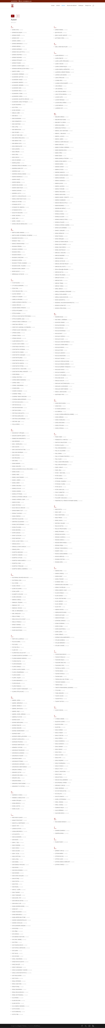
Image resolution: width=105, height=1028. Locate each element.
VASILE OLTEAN (59, 755)
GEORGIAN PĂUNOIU (17, 742)
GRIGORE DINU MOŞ (17, 775)
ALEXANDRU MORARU (17, 85)
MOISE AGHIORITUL (60, 300)
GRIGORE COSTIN (16, 772)
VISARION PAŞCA (59, 807)
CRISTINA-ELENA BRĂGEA (18, 418)
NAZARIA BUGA (59, 317)
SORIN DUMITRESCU (60, 629)
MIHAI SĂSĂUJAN (59, 239)
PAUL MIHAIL (58, 453)
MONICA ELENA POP (60, 305)
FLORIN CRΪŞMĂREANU (18, 672)
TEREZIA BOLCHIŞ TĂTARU (62, 679)
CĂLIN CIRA (15, 288)
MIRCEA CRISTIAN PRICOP (61, 263)
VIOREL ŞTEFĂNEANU (60, 799)
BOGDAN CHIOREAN (17, 249)
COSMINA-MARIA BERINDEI (19, 399)
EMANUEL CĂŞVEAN (17, 602)
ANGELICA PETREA (17, 201)
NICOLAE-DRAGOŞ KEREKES (62, 364)
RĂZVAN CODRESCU (60, 537)
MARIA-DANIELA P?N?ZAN (61, 158)
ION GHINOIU (15, 934)
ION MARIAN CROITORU (18, 936)
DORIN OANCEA (16, 532)
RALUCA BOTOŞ (59, 526)
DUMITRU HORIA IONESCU (19, 560)
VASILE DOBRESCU (60, 741)
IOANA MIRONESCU (17, 914)
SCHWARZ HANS (59, 582)
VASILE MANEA (59, 746)
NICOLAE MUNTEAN (60, 355)
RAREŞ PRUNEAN (59, 531)
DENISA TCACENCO (17, 513)
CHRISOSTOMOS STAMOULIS (19, 321)
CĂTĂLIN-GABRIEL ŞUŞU (18, 319)
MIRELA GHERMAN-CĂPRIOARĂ (63, 291)
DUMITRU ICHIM (16, 563)
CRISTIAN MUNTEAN (17, 407)
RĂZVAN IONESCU (59, 540)
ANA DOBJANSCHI (16, 121)
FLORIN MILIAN (16, 683)
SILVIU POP (58, 606)
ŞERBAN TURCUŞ (59, 850)
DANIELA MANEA (16, 491)
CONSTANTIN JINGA (17, 357)
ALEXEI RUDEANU (16, 104)
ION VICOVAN (15, 956)
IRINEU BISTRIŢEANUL (17, 995)
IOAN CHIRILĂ (15, 848)
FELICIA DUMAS (16, 641)
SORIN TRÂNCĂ (59, 634)
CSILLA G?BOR (15, 424)
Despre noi (88, 5)
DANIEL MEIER (16, 483)
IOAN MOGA (15, 867)
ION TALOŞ (15, 953)
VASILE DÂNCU (59, 738)
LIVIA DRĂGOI (58, 86)
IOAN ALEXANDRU (16, 837)
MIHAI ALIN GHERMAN (61, 227)
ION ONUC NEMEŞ (17, 939)
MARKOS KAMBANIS (60, 200)
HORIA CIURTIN (16, 806)
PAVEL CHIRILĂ (59, 467)
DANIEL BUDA (15, 471)
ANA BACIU (15, 115)
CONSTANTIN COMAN (18, 352)
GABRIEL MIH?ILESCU (17, 708)
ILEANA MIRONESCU (17, 831)
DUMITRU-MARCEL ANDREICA (20, 568)
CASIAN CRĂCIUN (16, 305)
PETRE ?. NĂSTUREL (60, 473)
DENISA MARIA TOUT (17, 510)
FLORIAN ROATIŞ (16, 661)
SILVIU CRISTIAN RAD (60, 598)
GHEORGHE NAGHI (17, 758)
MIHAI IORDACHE (59, 233)
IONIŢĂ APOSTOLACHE (18, 961)
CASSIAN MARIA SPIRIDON (19, 307)
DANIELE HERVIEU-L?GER (18, 499)
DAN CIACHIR (15, 446)
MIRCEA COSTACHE (60, 261)
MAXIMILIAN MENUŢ (60, 208)
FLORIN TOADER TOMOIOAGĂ (20, 688)
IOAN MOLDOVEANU (17, 870)
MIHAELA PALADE (59, 222)
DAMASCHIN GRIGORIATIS (19, 438)
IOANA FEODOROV (17, 911)
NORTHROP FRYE (59, 394)
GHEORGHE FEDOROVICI (18, 750)
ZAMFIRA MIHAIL (59, 833)
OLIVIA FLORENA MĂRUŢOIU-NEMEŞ (64, 414)
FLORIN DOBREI (16, 675)
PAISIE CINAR (58, 437)
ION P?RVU (15, 942)
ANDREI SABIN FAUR (17, 187)
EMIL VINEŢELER (16, 613)
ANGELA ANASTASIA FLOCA (19, 199)
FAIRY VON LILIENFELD (18, 639)
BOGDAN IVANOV (16, 254)
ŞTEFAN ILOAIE (59, 859)
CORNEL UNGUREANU (17, 385)
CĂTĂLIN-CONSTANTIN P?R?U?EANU (21, 316)
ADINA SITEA (15, 29)
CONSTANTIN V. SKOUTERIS (19, 368)
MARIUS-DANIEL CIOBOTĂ (62, 197)
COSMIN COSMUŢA (17, 391)
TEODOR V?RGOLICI (60, 657)
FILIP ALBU (15, 644)
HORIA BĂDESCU (16, 803)
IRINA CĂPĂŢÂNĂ (16, 981)
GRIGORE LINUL (16, 778)
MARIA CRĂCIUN (59, 144)
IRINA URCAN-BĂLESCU (18, 992)
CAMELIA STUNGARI (17, 296)
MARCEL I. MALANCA (60, 133)
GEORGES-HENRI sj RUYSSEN (19, 736)
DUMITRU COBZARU (17, 555)
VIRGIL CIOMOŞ (59, 804)
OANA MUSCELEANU (60, 403)
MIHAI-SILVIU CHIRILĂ (60, 244)
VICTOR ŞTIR (58, 793)
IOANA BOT (15, 909)
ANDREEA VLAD (16, 171)
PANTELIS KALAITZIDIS (61, 442)
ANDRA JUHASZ (16, 163)
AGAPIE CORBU (16, 71)
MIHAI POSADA (59, 236)
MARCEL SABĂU (59, 139)
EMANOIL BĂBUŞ (16, 599)
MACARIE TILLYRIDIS (60, 122)
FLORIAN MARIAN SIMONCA (19, 658)
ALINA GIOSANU (16, 110)
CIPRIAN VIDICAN (16, 338)
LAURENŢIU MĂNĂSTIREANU (62, 72)
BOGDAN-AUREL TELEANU (19, 265)
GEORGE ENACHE (16, 725)
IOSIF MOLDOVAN (16, 975)
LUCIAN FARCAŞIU (59, 100)
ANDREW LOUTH (16, 193)
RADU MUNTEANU (60, 515)
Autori (63, 5)
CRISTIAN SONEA (16, 410)
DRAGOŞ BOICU (16, 544)
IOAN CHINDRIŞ (16, 845)
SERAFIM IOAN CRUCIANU (61, 584)
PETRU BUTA (58, 486)
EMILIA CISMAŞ (16, 616)
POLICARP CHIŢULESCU (61, 498)
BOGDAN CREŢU (16, 252)
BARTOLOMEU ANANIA (18, 232)
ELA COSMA (15, 583)
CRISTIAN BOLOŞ (16, 405)
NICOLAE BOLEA (59, 328)
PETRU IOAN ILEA (59, 489)
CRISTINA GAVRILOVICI (18, 416)
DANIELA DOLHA (16, 488)
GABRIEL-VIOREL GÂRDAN (18, 714)
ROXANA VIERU (59, 562)
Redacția (81, 5)
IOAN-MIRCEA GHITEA (17, 900)
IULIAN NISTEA (16, 1003)
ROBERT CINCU (59, 551)
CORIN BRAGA (15, 374)
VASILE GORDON (59, 743)
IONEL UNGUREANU (17, 959)
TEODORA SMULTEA (60, 662)
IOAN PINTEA (15, 881)
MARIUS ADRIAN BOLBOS (61, 175)
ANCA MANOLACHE (17, 146)
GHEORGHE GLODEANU (18, 753)
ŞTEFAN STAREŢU (59, 864)
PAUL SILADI (58, 459)
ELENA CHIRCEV (16, 586)
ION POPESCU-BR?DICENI (18, 948)
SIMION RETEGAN (59, 618)
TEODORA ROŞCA (59, 660)
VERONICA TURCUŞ (60, 785)
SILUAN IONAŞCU (59, 593)
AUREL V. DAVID (16, 221)
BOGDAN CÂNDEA (17, 246)
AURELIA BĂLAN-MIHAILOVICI (19, 224)
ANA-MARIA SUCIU (17, 143)
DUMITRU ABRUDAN (17, 552)
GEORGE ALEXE (16, 719)
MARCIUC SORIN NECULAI (61, 141)
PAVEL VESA (58, 470)
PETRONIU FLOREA (60, 484)
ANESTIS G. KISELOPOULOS (19, 196)
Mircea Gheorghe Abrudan (61, 269)
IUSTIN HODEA (16, 1009)
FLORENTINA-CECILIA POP (19, 652)
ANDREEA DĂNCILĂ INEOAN (19, 165)
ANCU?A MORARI (16, 160)
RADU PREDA (58, 517)
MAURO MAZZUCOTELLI (61, 202)
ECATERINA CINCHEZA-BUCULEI (20, 577)
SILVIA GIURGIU (59, 595)
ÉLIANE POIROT (59, 842)
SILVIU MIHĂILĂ (59, 601)
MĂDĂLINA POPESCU (60, 128)
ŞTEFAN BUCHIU (59, 856)
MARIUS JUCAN (59, 183)
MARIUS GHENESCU (60, 180)
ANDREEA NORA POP (17, 168)
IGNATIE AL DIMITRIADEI (18, 823)
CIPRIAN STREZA (16, 335)
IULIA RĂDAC (15, 997)
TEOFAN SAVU (58, 676)
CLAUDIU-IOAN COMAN (18, 344)
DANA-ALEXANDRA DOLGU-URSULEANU (22, 469)
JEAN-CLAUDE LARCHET (61, 35)
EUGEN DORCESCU (17, 627)
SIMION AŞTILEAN (59, 615)
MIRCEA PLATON (59, 277)
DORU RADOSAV (16, 538)
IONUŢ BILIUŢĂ (16, 964)
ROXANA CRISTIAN (60, 559)
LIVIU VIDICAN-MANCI (60, 91)
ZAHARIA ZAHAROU (60, 830)
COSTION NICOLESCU (17, 402)
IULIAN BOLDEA (16, 1000)
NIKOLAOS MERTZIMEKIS (61, 389)
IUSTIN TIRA (15, 1014)
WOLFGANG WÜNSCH (60, 822)
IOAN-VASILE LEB (16, 903)
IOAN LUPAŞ (15, 859)
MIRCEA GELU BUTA (60, 266)
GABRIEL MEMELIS (17, 706)
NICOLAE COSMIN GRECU (61, 344)
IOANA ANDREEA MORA (18, 906)
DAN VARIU (15, 460)
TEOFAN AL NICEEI (60, 668)
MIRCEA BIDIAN (59, 258)
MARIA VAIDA (58, 155)
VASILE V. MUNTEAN (60, 771)
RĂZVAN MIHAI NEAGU (61, 542)
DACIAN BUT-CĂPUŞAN (18, 433)
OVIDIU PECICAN (59, 425)
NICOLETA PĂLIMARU (60, 375)
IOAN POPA (15, 884)
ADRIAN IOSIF (15, 38)
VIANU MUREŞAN (59, 788)
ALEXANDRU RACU (17, 90)
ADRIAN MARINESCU (17, 43)
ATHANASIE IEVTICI (17, 210)
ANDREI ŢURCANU (16, 190)
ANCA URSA (15, 154)
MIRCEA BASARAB (59, 255)
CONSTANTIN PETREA (17, 366)
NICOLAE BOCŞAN (59, 325)
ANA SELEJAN (15, 132)
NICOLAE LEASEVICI (60, 353)
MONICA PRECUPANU (60, 308)
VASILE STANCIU (59, 766)
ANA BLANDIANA (16, 118)
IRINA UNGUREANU (17, 989)
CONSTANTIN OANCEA (18, 363)
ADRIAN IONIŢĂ (16, 35)
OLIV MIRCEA (58, 411)
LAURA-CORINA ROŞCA (61, 66)
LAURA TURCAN (59, 63)
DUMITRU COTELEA (17, 557)
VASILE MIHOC (58, 749)
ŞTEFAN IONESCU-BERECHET (62, 861)
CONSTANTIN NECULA (18, 360)
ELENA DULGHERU (17, 588)
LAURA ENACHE (59, 58)
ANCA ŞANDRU (16, 149)
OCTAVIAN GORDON (60, 408)
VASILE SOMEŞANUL (60, 763)
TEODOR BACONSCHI (60, 654)
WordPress (37, 1026)
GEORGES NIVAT (16, 733)
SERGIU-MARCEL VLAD (61, 590)
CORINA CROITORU (17, 377)
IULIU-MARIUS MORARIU (18, 1006)
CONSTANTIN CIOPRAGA (18, 349)
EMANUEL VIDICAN (17, 608)
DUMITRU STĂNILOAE (17, 566)
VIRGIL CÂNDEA (59, 802)
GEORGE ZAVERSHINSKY (18, 730)
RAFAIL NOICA (58, 520)
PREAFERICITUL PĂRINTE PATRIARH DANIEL (66, 500)
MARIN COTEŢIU (59, 169)
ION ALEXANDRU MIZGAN (18, 925)
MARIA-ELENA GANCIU (61, 161)
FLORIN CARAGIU (16, 666)
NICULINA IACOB (59, 378)
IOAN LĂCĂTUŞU (16, 856)
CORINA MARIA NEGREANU (19, 380)
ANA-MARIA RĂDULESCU (18, 138)
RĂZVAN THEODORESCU (61, 548)
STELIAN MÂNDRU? (60, 643)
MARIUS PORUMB (59, 189)
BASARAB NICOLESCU (17, 238)
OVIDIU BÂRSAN (59, 417)
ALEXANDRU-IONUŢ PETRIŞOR (20, 102)
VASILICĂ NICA (58, 777)
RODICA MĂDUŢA (59, 556)
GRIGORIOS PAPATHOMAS (19, 783)
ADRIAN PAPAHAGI (17, 57)
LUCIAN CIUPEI (59, 97)
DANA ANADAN (16, 463)
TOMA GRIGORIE (59, 693)
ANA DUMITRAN (16, 124)
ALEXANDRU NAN (16, 88)
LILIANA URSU (58, 80)
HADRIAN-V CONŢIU (17, 795)
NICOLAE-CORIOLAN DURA (62, 361)
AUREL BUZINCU (16, 215)
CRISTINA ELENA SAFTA (18, 413)
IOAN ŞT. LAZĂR (16, 889)
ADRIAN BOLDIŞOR (17, 32)
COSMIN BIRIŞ (15, 388)
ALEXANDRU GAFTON (17, 77)
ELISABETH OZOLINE (17, 594)
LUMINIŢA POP (59, 108)
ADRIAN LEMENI (16, 41)
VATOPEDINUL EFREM (60, 782)
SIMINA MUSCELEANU (60, 612)
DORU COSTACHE (16, 535)
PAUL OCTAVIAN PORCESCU (62, 456)
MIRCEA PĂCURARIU (60, 275)
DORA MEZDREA (16, 530)
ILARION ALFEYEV (16, 828)
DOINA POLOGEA (16, 527)
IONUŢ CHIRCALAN (17, 967)
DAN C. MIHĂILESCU (17, 444)
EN (18, 16)
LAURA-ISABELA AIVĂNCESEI (62, 69)
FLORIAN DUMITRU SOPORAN (20, 655)
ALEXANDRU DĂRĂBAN (18, 74)
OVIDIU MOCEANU (60, 422)
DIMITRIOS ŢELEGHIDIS (18, 521)
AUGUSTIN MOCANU (17, 212)
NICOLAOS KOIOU (59, 369)
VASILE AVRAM (59, 730)
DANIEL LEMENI (16, 480)
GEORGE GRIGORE (16, 728)
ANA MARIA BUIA (16, 129)
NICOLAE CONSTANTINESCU (62, 342)
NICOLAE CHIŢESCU (60, 336)
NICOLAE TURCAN (59, 358)
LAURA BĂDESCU (59, 55)
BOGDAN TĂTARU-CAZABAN (19, 263)
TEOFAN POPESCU (60, 673)
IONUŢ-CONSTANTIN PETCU (19, 972)
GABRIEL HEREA (16, 700)
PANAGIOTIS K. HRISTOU (61, 439)
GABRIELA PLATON (17, 717)
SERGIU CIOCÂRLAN (60, 587)
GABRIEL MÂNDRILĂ (17, 703)
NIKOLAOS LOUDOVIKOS (61, 386)
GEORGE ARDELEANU (17, 722)
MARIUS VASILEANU (60, 191)
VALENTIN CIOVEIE (60, 721)
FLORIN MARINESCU (17, 680)
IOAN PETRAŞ (15, 878)
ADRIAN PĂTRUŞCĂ (17, 60)
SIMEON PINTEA (59, 609)
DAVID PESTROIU (16, 505)
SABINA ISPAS (58, 570)
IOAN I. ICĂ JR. (15, 853)
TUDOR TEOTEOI (59, 701)
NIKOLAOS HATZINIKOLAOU (62, 383)
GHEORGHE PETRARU (17, 761)
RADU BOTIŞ (58, 509)
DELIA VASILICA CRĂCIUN (18, 507)
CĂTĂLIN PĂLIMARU (17, 310)
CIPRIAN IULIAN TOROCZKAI (19, 330)
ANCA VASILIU (15, 157)
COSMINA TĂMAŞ (16, 393)
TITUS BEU (58, 690)
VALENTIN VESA (59, 724)
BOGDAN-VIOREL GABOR (18, 268)
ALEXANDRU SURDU (17, 96)
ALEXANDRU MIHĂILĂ (17, 82)
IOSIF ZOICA (15, 978)
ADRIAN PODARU (16, 63)
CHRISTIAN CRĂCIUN (17, 324)
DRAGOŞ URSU (16, 549)
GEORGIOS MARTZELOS (18, 744)
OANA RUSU (58, 406)
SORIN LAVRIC (58, 631)
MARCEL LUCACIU (59, 136)
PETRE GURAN (58, 478)
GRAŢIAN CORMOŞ (17, 769)
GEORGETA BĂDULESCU (18, 739)
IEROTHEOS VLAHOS (17, 817)
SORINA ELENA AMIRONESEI (62, 637)
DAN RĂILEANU (16, 458)
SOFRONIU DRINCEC (60, 620)
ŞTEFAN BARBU (59, 853)
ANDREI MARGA (16, 182)
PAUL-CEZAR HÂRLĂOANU (62, 462)
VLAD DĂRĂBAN (59, 810)
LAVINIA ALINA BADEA (61, 75)
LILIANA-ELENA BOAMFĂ (61, 83)
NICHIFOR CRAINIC (60, 322)
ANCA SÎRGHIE (15, 151)
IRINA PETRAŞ (15, 986)
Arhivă (58, 5)
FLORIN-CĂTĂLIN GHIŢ (18, 691)
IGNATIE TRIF (15, 826)
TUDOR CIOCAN (59, 696)
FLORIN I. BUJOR (16, 677)
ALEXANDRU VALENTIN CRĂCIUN (20, 99)
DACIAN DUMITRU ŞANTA (18, 435)
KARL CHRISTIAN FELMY (61, 46)
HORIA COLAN (15, 808)
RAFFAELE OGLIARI (60, 523)
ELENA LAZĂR (15, 591)
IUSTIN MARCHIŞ (16, 1011)
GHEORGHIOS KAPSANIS (18, 764)
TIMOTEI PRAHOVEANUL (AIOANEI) (64, 687)
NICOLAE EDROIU (59, 347)
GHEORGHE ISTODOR (17, 755)
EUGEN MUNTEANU (17, 630)
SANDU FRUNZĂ (59, 579)
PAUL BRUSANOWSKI (60, 448)
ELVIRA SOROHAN (16, 597)
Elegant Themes (22, 1026)
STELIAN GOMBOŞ (60, 640)
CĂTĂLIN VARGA (16, 313)
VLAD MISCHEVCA (59, 813)
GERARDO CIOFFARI (17, 747)
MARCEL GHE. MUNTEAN (61, 130)
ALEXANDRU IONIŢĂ (17, 79)
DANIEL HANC (15, 474)
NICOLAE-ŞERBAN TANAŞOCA (62, 366)
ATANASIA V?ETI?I (16, 204)
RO (12, 16)
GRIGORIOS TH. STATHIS (18, 786)
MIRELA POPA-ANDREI (61, 294)
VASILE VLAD (58, 774)
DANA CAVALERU (16, 466)
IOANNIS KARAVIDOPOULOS (19, 920)
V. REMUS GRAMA (59, 719)
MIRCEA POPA (58, 280)
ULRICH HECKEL (59, 710)
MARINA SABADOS (60, 172)
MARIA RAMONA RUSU (61, 150)
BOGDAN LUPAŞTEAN (17, 257)
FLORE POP (15, 650)
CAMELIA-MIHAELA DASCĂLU (19, 302)
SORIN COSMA (59, 626)
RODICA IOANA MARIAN (61, 553)
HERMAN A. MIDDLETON (18, 797)
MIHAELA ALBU (59, 211)
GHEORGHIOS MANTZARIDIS (19, 767)
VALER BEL (58, 727)
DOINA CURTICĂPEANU (18, 524)
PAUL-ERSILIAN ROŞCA (61, 464)
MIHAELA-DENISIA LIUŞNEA (62, 225)
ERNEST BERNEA (16, 624)
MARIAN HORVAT (59, 166)
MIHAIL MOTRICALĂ (60, 250)
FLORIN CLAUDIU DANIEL (18, 669)
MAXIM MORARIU (59, 205)
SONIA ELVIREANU (59, 623)
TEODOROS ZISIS (59, 665)
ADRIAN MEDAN (16, 46)
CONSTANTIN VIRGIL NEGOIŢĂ (20, 371)
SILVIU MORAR (59, 604)
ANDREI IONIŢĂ (16, 179)
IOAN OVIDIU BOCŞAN (18, 875)
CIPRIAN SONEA (16, 332)
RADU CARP (58, 512)
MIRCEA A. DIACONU (60, 252)
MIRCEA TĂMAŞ (59, 283)
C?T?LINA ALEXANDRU (18, 285)
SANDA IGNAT (58, 576)
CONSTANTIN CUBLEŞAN (18, 355)
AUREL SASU (15, 218)
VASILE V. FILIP (59, 768)
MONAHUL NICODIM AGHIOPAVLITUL (64, 302)
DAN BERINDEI (16, 441)
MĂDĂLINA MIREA (59, 125)
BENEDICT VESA (16, 241)
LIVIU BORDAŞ (58, 88)
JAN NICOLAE (58, 32)
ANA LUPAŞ (15, 126)
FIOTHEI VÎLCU (16, 647)
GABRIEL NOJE (15, 711)
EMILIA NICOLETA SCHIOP (18, 619)
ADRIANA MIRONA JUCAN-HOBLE (20, 68)
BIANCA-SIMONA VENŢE (18, 243)
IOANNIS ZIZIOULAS (17, 923)
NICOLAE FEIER (59, 350)
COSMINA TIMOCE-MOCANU (19, 396)
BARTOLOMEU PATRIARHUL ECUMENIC (22, 235)
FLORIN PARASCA (16, 686)
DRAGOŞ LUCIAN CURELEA (19, 546)
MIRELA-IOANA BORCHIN (61, 297)
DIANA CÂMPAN (16, 516)
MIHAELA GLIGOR (59, 216)
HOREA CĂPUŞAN (16, 800)
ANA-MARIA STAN (16, 140)
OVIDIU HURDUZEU (60, 420)
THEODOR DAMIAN (60, 682)
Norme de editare (72, 5)
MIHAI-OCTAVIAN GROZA (61, 241)
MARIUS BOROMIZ (60, 178)
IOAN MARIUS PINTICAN (18, 864)
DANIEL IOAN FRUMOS (18, 477)
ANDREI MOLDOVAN (17, 185)
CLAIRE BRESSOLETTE (17, 341)
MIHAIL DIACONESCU (60, 247)
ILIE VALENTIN (15, 834)
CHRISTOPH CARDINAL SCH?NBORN (21, 327)
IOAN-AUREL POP (16, 898)
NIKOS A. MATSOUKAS (61, 391)
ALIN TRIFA (15, 107)
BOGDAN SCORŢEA (17, 260)
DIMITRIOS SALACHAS (17, 519)
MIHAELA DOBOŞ (59, 214)
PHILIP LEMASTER (59, 492)
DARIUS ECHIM (16, 502)
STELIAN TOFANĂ (59, 645)
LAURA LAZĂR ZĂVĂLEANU (62, 61)
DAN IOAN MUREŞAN (17, 452)
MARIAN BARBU (59, 164)
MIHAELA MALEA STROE (61, 219)
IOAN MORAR (15, 873)
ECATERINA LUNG (16, 580)
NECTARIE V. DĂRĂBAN (61, 319)
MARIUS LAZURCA (59, 186)
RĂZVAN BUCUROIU (60, 534)
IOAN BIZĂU (15, 839)
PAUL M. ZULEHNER (60, 450)
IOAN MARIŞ (15, 862)
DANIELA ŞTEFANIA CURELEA (19, 496)
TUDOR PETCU (59, 698)
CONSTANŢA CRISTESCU (18, 346)
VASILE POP (58, 757)
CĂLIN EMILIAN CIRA (17, 291)
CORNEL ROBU (16, 382)
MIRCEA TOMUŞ (59, 286)
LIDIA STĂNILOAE (59, 77)
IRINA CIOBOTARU (17, 984)
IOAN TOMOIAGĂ (16, 895)
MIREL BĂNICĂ (59, 288)
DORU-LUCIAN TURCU (17, 541)
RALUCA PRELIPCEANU (61, 528)
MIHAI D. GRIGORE (60, 230)
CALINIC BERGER (16, 294)
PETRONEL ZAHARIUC (60, 481)
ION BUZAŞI (15, 928)
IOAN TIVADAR (16, 892)
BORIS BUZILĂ (15, 271)
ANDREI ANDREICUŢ (17, 176)
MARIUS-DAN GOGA (60, 194)
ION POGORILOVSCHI (17, 945)
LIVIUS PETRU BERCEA (60, 94)
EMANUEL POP (16, 605)
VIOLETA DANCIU (59, 796)
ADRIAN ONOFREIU (17, 54)
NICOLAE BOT (58, 333)
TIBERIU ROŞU (58, 684)
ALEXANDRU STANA (17, 93)
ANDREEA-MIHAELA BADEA (19, 174)
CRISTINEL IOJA (16, 421)
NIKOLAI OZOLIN (59, 380)
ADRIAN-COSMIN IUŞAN (18, 65)
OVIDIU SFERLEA (59, 428)
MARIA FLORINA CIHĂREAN (62, 147)
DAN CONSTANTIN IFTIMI (18, 449)
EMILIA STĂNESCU (16, 622)
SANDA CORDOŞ (59, 573)
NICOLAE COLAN (59, 339)
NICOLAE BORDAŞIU (60, 330)
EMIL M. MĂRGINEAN (17, 610)
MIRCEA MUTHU (59, 272)
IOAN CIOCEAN (16, 850)
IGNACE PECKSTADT (17, 820)
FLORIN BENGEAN (16, 664)
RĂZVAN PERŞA (59, 545)
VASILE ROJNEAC (59, 760)
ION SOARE (15, 950)
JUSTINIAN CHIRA (59, 38)
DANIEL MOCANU (16, 485)
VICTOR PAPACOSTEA (60, 791)
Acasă (52, 5)
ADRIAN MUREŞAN (17, 49)
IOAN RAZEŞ (15, 887)
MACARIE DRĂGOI (59, 117)
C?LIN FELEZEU (16, 283)
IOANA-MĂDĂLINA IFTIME (18, 917)
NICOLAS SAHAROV (60, 372)
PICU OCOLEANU (59, 495)
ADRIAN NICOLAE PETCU (18, 52)
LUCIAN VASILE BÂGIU (60, 102)
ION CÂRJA (14, 931)
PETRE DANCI (58, 475)
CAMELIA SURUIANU (17, 299)
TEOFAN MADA (59, 671)
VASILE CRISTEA (59, 735)
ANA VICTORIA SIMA (17, 135)
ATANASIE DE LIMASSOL (18, 207)
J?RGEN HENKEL (59, 29)
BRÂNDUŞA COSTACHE (18, 274)
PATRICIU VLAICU (59, 445)
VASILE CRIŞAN (59, 732)
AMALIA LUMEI (16, 113)
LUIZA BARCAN (59, 105)
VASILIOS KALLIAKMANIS (61, 780)
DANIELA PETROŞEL (17, 494)
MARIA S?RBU (58, 153)
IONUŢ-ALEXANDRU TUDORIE (19, 970)
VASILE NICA (58, 752)
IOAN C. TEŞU (15, 842)
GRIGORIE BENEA (16, 780)
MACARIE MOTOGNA (60, 119)
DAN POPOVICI (16, 455)
